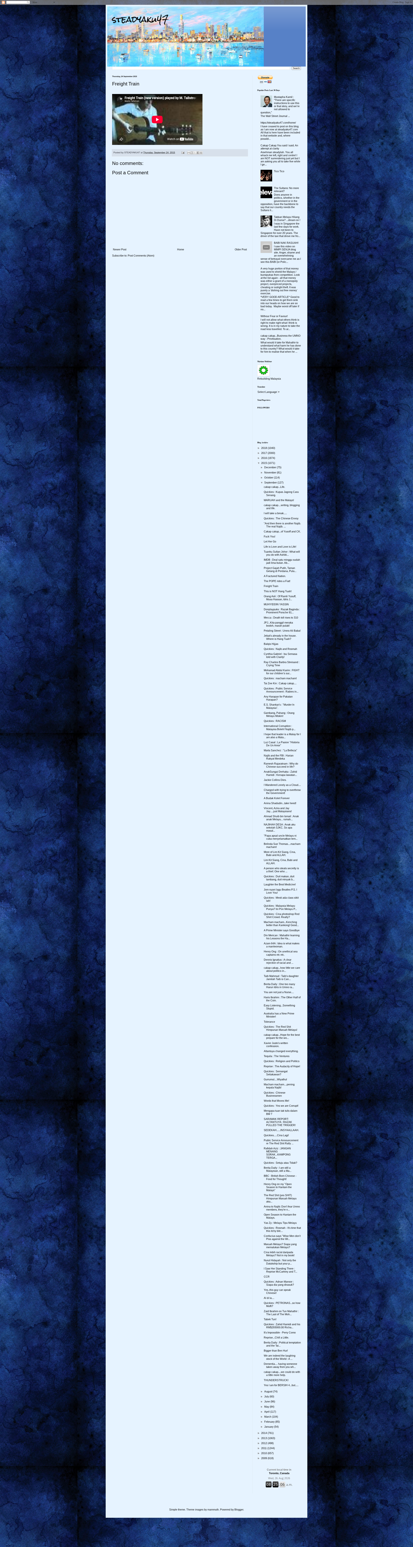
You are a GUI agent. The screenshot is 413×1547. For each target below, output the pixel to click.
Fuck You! (269, 536)
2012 (264, 1443)
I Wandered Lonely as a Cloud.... (282, 785)
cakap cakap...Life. (274, 487)
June (267, 1401)
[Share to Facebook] (198, 152)
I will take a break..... (275, 513)
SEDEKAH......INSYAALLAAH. (281, 1130)
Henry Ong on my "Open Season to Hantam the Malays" (278, 1187)
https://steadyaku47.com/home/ (278, 122)
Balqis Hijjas (271, 644)
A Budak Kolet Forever (277, 798)
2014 (264, 1433)
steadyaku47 (140, 19)
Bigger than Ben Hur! (276, 1350)
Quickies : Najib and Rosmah (280, 649)
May (267, 1406)
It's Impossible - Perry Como (280, 1332)
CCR (267, 1276)
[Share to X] (194, 152)
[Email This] (188, 152)
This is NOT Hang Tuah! (278, 591)
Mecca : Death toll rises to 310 (281, 617)
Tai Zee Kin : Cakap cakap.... (280, 683)
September (270, 482)
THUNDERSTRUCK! (276, 1380)
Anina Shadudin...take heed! (280, 803)
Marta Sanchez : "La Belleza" (280, 750)
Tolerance (269, 1021)
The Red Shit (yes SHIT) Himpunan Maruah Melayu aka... (280, 1198)
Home (180, 249)
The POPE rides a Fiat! (277, 581)
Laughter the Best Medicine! (280, 884)
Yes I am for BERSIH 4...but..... (281, 1385)
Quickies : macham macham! (280, 678)
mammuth (213, 1509)
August (268, 1391)
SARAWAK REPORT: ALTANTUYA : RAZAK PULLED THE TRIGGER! (280, 1122)
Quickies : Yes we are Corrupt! (281, 1105)
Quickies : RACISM (275, 721)
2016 (264, 458)
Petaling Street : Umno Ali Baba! (282, 630)
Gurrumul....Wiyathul (275, 1079)
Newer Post (119, 249)
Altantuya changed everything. (281, 1051)
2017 (264, 453)
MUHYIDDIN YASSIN (276, 604)
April (267, 1411)
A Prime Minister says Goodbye (282, 930)
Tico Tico (279, 171)
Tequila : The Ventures (276, 1056)
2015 (264, 463)
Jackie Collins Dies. (275, 780)
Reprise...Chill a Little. (276, 1337)
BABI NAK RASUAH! (286, 242)
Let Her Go (270, 541)
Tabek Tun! (270, 1319)
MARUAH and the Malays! (279, 500)
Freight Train (271, 586)
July (267, 1396)
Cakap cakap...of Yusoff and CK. (282, 531)
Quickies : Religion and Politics (281, 1061)
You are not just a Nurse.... (279, 992)
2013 (264, 1438)
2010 (264, 1453)
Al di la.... (269, 1298)
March (268, 1416)
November (270, 472)
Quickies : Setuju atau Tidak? (280, 1162)
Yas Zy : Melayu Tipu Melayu (280, 1223)
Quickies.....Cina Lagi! (276, 1135)
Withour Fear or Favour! (274, 316)
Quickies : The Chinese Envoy (281, 518)
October (269, 477)
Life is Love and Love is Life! (280, 546)
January (269, 1426)
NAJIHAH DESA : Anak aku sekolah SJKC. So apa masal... (279, 827)
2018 (264, 448)
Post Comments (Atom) (141, 255)
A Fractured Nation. (275, 576)
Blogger (238, 1509)
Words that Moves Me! (276, 1100)
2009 (264, 1458)
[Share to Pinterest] (201, 152)
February (269, 1421)
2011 (264, 1448)
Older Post (241, 249)
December (270, 467)
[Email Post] (182, 152)
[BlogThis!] (191, 152)
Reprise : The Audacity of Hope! (282, 1066)
